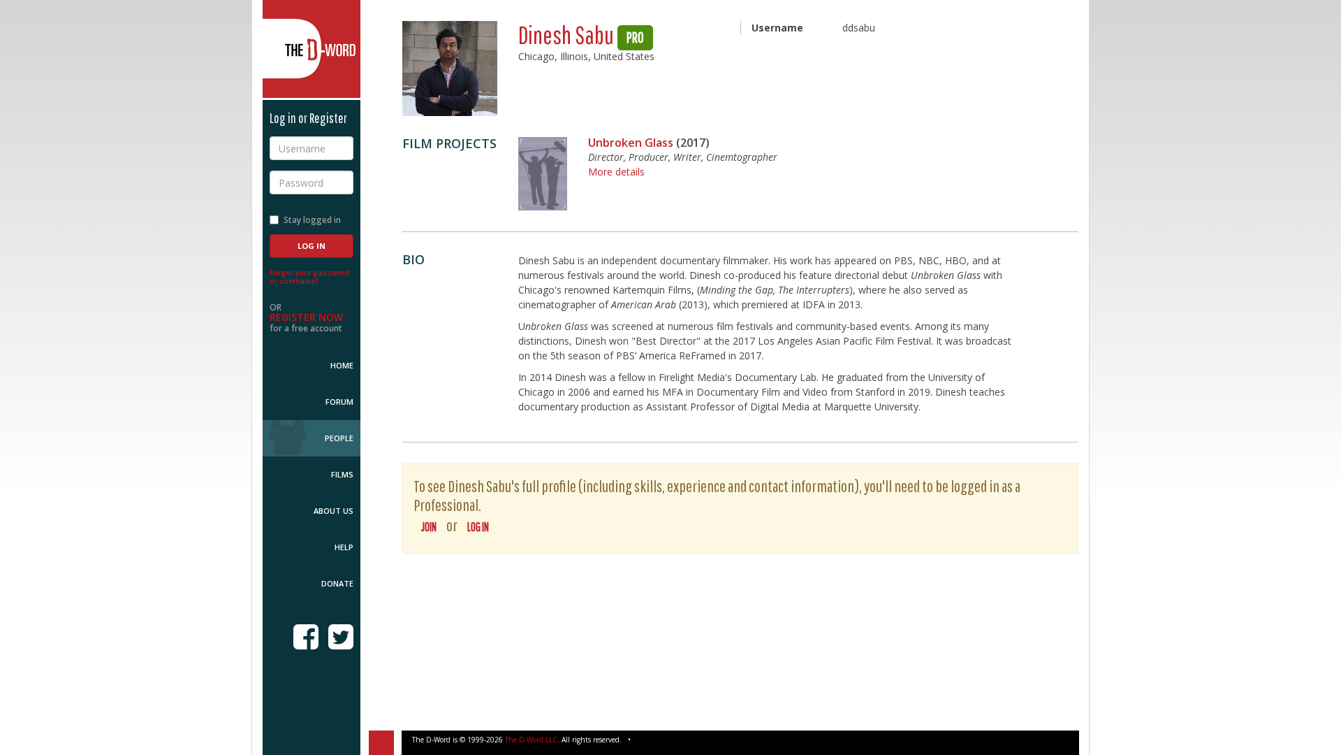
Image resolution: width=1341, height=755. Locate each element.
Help (344, 547)
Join (429, 526)
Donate (337, 583)
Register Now (306, 317)
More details (616, 171)
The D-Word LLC (531, 740)
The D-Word (311, 49)
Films (342, 474)
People (339, 438)
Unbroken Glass (630, 142)
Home (341, 365)
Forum (339, 401)
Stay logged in (312, 220)
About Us (333, 510)
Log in (478, 526)
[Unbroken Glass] (542, 173)
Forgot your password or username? (309, 277)
